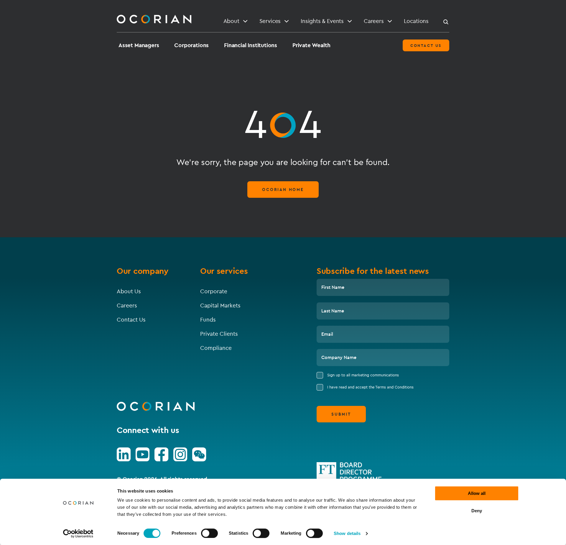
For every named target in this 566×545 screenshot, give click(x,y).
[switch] (209, 533)
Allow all (477, 493)
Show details (347, 533)
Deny (476, 510)
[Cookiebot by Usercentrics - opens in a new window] (78, 533)
